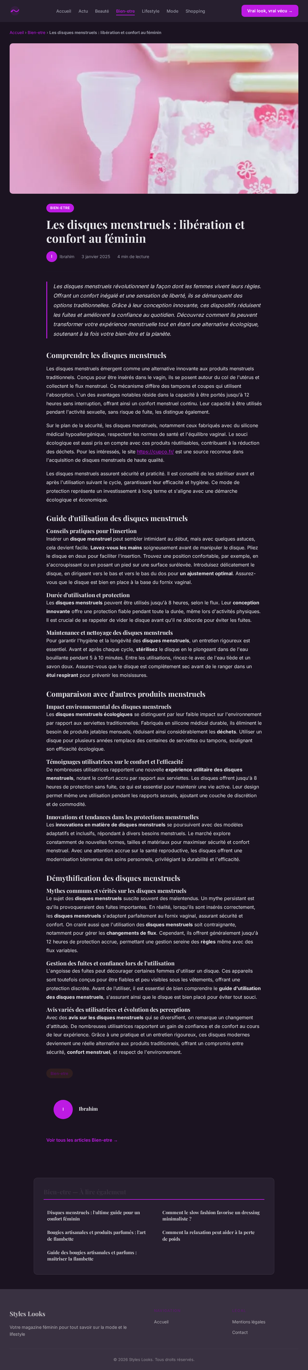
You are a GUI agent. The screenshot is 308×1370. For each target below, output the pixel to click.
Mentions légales (248, 1321)
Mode (172, 10)
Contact (240, 1332)
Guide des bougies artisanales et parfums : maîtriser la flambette (92, 1255)
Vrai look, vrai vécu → (270, 10)
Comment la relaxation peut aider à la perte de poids (208, 1235)
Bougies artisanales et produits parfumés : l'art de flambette (96, 1235)
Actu (83, 10)
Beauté (102, 10)
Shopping (195, 10)
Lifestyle (150, 10)
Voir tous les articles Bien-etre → (82, 1140)
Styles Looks (27, 1313)
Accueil (63, 10)
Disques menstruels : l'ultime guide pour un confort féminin (93, 1215)
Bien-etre (125, 10)
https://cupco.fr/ (155, 452)
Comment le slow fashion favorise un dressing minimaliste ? (211, 1215)
